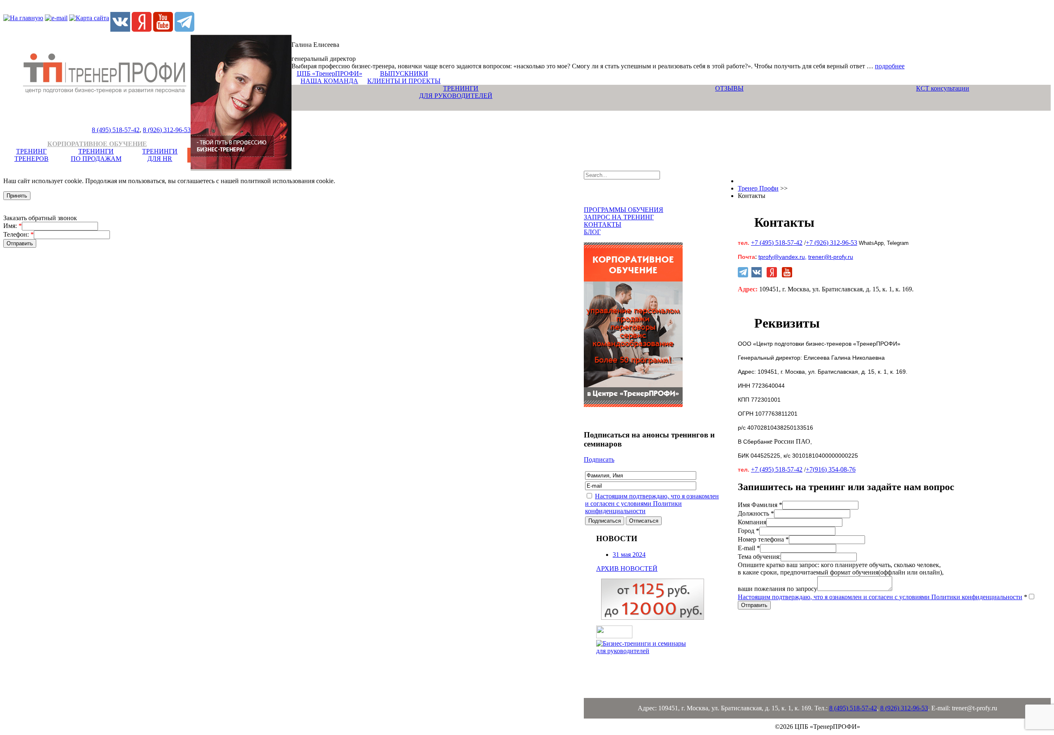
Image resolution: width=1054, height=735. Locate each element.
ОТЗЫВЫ (729, 88)
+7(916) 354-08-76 (831, 469)
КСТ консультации (942, 88)
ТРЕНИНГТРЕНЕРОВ (31, 155)
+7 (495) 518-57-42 (776, 242)
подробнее (890, 66)
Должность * (756, 513)
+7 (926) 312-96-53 (831, 242)
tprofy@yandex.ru (781, 257)
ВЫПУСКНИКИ (404, 73)
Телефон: (18, 234)
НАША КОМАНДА (329, 80)
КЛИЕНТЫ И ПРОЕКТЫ (404, 80)
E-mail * (749, 547)
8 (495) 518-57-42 (116, 129)
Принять (17, 196)
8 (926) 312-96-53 (167, 129)
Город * (748, 530)
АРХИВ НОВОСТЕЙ (627, 568)
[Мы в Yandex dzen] (142, 29)
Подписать (599, 459)
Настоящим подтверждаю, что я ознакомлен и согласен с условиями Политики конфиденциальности (652, 503)
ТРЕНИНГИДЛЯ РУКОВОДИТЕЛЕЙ (455, 92)
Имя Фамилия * (760, 504)
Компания (752, 522)
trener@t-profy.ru (830, 257)
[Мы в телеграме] (184, 29)
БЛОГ (592, 231)
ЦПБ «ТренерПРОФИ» (329, 73)
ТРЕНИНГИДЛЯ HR (159, 155)
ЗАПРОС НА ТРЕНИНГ (619, 217)
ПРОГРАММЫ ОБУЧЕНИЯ (623, 209)
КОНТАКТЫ (602, 224)
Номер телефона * (763, 539)
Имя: (12, 225)
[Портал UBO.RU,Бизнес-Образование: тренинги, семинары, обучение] (614, 636)
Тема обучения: (759, 556)
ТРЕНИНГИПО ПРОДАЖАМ (96, 155)
